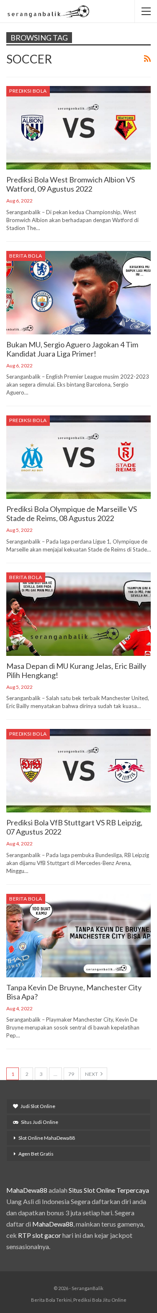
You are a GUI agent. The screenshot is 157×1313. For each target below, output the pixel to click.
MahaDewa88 (26, 1190)
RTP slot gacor (39, 1235)
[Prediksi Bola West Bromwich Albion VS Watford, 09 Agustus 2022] (78, 128)
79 (71, 1074)
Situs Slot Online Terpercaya (109, 1190)
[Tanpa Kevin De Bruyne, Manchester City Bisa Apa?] (78, 935)
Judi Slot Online (38, 1106)
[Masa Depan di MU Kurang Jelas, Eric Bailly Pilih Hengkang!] (78, 614)
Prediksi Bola (28, 91)
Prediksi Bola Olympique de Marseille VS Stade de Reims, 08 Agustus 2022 (71, 513)
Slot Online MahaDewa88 (46, 1138)
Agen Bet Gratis (36, 1154)
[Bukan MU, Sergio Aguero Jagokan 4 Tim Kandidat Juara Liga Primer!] (78, 292)
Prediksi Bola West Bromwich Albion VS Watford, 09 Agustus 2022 (70, 184)
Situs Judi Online (39, 1122)
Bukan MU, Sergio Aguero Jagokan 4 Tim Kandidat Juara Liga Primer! (72, 349)
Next (92, 1074)
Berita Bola (25, 256)
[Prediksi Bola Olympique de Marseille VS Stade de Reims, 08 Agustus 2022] (78, 457)
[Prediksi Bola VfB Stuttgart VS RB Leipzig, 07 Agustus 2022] (78, 770)
